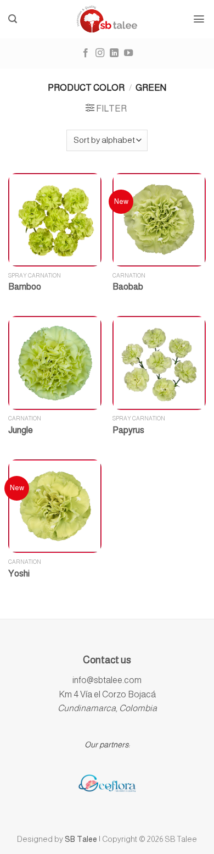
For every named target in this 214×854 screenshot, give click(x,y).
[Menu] (199, 19)
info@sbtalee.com (107, 680)
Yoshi (19, 573)
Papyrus (128, 430)
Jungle (20, 430)
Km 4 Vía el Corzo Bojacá (107, 694)
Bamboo (24, 286)
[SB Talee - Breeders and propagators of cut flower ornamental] (107, 19)
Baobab (127, 286)
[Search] (13, 19)
